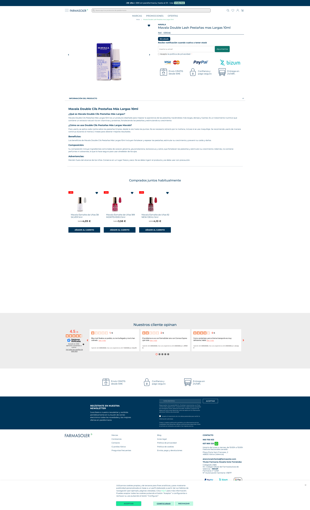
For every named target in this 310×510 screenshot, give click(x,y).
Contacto (116, 443)
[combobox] (151, 10)
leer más (102, 340)
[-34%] (115, 212)
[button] (149, 54)
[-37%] (150, 212)
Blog (159, 435)
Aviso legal (162, 439)
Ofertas (173, 16)
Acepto (175, 54)
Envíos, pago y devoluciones (169, 450)
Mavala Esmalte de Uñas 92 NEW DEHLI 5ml (155, 215)
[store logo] (79, 10)
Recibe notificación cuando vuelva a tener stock (182, 43)
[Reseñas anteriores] (87, 340)
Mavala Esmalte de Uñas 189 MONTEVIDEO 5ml (120, 215)
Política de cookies (165, 446)
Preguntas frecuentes (121, 450)
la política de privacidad (179, 54)
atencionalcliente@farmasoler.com (219, 459)
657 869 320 (209, 443)
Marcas (137, 16)
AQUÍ (163, 491)
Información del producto (83, 98)
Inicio (138, 19)
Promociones (154, 16)
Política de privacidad (172, 412)
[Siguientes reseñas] (243, 340)
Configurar (164, 503)
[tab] (155, 98)
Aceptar (128, 503)
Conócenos (116, 439)
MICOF (215, 469)
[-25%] (79, 212)
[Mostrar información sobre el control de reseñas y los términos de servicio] (83, 344)
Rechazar (184, 503)
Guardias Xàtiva (119, 446)
